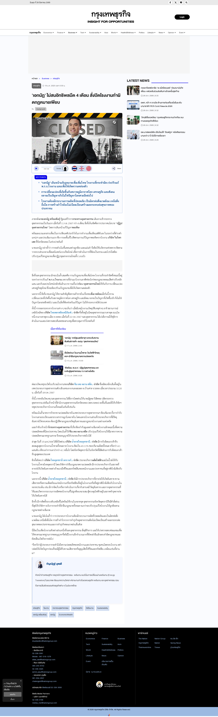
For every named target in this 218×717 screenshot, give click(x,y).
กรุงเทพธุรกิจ (77, 608)
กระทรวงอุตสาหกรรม (61, 608)
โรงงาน (46, 608)
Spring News (175, 643)
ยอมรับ (12, 694)
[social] (170, 2)
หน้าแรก (35, 78)
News (161, 32)
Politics (141, 32)
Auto (106, 32)
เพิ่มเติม (7, 689)
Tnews (157, 647)
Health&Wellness (127, 32)
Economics (48, 32)
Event (181, 32)
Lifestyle (150, 32)
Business (71, 32)
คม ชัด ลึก (174, 638)
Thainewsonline (145, 647)
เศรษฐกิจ (56, 78)
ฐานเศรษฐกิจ (175, 647)
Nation (157, 643)
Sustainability (94, 32)
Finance (60, 32)
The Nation (143, 638)
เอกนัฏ (52, 614)
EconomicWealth (66, 614)
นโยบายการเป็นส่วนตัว (107, 663)
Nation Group (160, 638)
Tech (82, 32)
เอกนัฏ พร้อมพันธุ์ (39, 614)
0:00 (45, 169)
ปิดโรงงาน (89, 608)
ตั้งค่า (13, 699)
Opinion (171, 32)
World (113, 32)
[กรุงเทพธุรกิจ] (35, 32)
